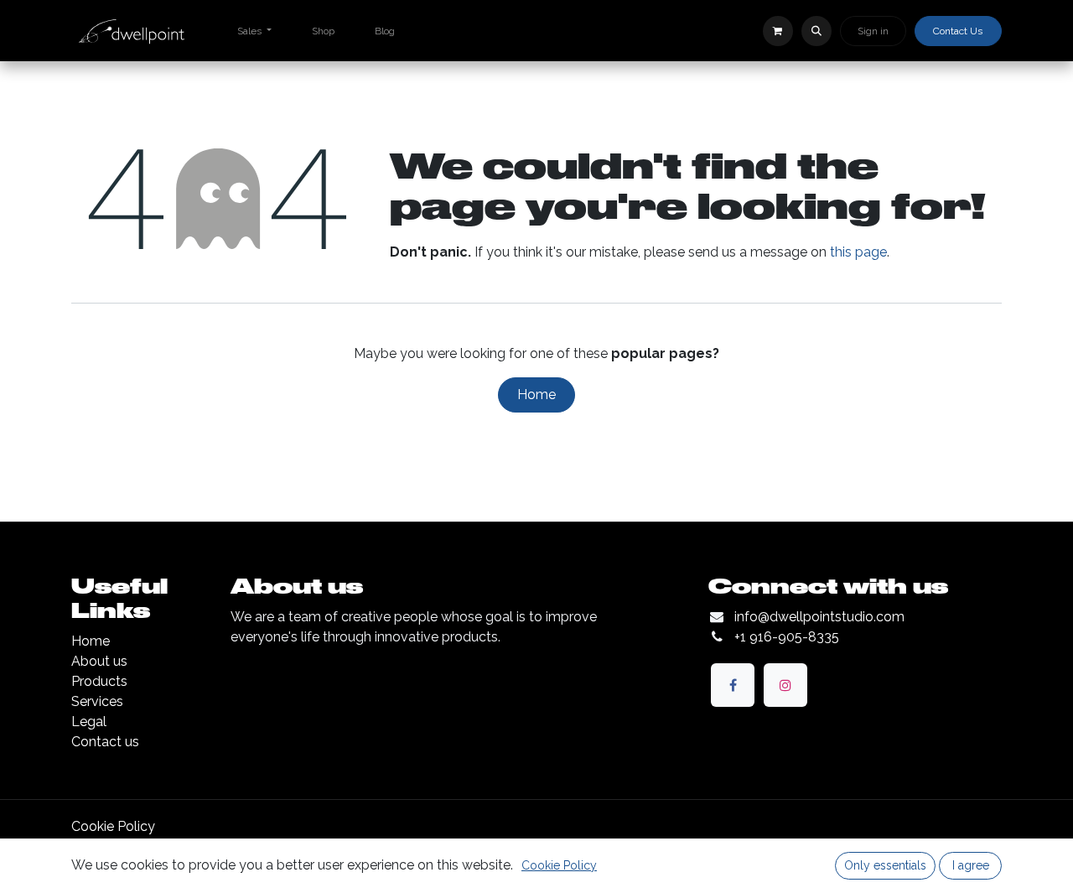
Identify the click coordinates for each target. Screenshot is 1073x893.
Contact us (105, 742)
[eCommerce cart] (778, 31)
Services (97, 701)
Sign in (873, 31)
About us (99, 661)
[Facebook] (732, 685)
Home (536, 394)
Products (99, 681)
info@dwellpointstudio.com (819, 617)
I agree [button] (970, 865)
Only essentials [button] (885, 865)
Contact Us (957, 31)
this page (858, 252)
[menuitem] (254, 31)
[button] (816, 31)
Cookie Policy (113, 826)
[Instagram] (785, 685)
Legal (88, 721)
